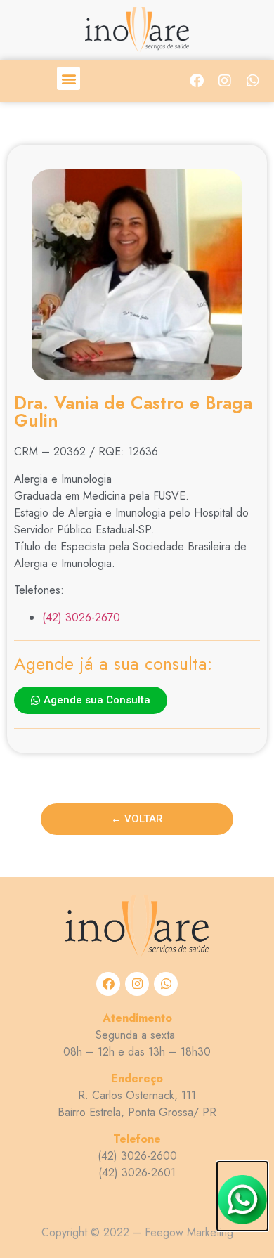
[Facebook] (197, 81)
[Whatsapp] (253, 81)
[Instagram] (225, 81)
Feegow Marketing (189, 1232)
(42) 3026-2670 (81, 617)
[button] (68, 78)
